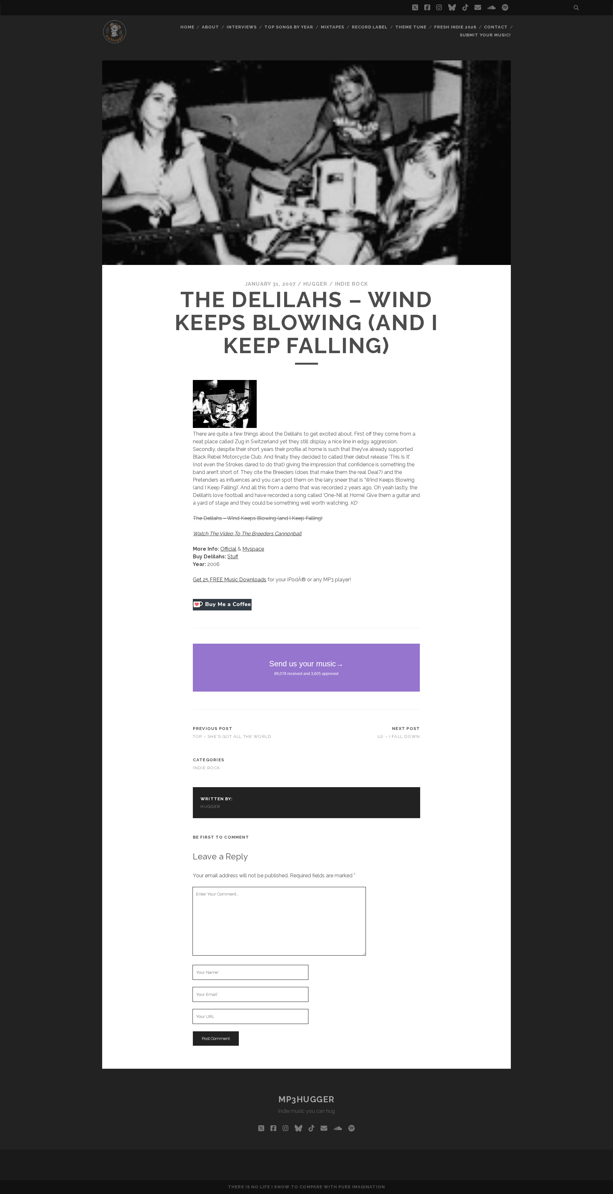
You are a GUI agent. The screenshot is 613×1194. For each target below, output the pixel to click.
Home (187, 27)
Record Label (370, 27)
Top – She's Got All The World (232, 736)
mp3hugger (306, 1099)
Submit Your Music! (485, 35)
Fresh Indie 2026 (455, 27)
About (210, 27)
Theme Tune (411, 27)
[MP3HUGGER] (114, 41)
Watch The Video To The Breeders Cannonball (247, 534)
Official (228, 549)
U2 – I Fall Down (398, 736)
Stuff (232, 557)
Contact (496, 27)
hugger (315, 284)
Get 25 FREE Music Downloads (229, 580)
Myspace (253, 549)
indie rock (351, 284)
